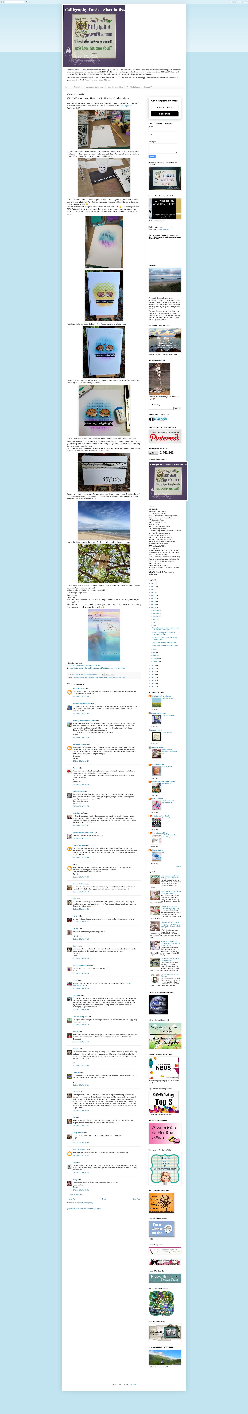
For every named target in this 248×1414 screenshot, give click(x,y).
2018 (153, 607)
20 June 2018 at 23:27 (81, 838)
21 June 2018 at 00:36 (81, 877)
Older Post (136, 1199)
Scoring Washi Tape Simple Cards (164, 642)
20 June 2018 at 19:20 (81, 761)
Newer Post (72, 1199)
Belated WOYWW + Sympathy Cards (165, 646)
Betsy (75, 946)
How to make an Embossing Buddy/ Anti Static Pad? (171, 892)
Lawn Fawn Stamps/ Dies (104, 677)
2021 (153, 598)
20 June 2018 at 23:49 (81, 858)
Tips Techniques (133, 87)
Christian (77, 87)
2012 (153, 680)
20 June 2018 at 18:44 (81, 714)
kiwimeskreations (79, 744)
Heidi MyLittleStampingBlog (83, 832)
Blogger (133, 1384)
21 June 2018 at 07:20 (81, 988)
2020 (153, 602)
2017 (153, 665)
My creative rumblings (159, 833)
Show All (178, 866)
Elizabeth (76, 995)
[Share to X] (108, 674)
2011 (153, 683)
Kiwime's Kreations (158, 713)
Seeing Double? (167, 732)
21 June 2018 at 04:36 (81, 922)
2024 (153, 589)
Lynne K (76, 1073)
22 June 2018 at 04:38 (81, 1111)
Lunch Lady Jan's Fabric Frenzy (163, 782)
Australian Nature (78, 677)
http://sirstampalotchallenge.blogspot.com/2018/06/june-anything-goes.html (97, 668)
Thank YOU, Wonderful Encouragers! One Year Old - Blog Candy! (170, 943)
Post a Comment (76, 1194)
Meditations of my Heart (160, 816)
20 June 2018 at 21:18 (81, 785)
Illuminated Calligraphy (94, 87)
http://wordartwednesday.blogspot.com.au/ (84, 666)
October (156, 616)
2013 (153, 677)
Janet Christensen (80, 1150)
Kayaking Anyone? (168, 698)
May (154, 649)
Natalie (75, 1032)
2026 (153, 583)
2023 (153, 592)
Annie (75, 768)
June (155, 625)
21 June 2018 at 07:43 (81, 1010)
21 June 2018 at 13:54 (81, 1042)
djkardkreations (157, 850)
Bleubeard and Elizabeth (82, 703)
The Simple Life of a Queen (161, 696)
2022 (153, 595)
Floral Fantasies (157, 799)
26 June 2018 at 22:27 (81, 1156)
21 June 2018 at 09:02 (81, 1025)
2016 (153, 668)
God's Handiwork (90, 677)
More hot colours (167, 766)
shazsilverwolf (78, 813)
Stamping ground (126, 106)
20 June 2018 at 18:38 (81, 697)
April (154, 652)
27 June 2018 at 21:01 (81, 1190)
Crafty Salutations (158, 765)
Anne (75, 1163)
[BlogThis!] (105, 674)
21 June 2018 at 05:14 (81, 939)
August (155, 619)
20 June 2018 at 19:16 (81, 737)
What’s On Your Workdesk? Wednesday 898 (169, 751)
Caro (75, 899)
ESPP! (164, 852)
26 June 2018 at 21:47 (81, 1143)
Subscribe (164, 114)
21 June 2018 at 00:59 (81, 892)
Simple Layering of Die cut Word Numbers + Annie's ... (163, 634)
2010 (153, 686)
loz (74, 1118)
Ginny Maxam (78, 1133)
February (156, 658)
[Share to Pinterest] (113, 674)
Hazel (75, 980)
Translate (165, 230)
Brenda (75, 1092)
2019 (153, 605)
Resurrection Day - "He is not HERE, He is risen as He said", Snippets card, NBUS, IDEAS (171, 925)
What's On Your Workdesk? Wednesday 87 (170, 960)
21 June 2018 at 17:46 (81, 1066)
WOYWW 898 (166, 783)
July (154, 622)
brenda (75, 1049)
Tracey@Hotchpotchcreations (84, 721)
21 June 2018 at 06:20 (81, 958)
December (156, 610)
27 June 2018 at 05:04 (81, 1173)
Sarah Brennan (78, 688)
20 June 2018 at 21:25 (81, 806)
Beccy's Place (156, 730)
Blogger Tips (149, 87)
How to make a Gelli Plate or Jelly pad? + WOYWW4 (170, 877)
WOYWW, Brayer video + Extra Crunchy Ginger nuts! (170, 908)
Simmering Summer (168, 818)
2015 (153, 671)
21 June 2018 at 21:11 (81, 1085)
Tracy (75, 1180)
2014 (153, 674)
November (156, 613)
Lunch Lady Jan (79, 845)
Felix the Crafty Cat (80, 1017)
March (155, 655)
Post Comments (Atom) (85, 1203)
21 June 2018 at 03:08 (81, 909)
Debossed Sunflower (168, 715)
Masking (115, 677)
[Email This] (103, 674)
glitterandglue (78, 792)
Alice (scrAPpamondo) (81, 965)
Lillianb (75, 929)
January (156, 661)
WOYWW (122, 677)
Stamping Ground (157, 747)
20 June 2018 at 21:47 (81, 825)
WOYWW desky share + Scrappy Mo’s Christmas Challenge (165, 629)
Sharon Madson (78, 884)
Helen (75, 916)
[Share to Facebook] (110, 674)
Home (67, 87)
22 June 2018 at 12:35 (81, 1126)
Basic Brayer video (115, 87)
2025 (153, 586)
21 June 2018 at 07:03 (81, 973)
